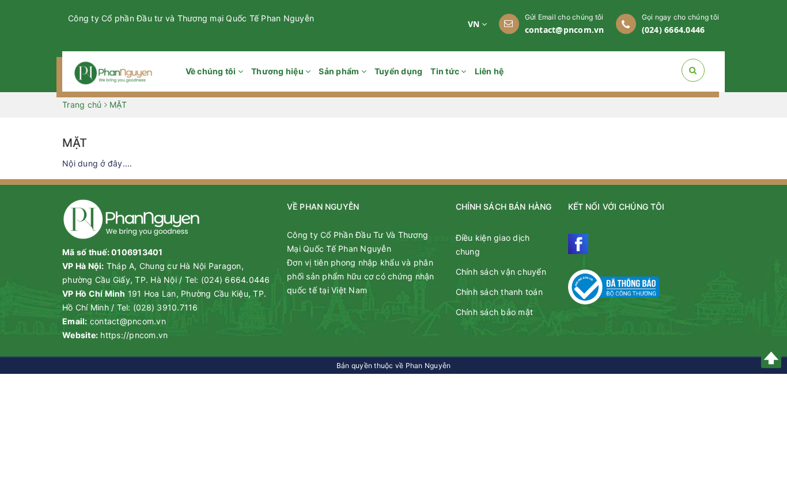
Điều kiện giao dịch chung (493, 244)
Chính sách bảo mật (495, 312)
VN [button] (475, 23)
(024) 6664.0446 (673, 29)
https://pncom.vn (134, 335)
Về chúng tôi (212, 71)
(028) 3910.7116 (165, 307)
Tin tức (445, 71)
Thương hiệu (278, 71)
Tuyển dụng (398, 71)
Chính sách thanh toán (499, 292)
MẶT (75, 143)
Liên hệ (489, 71)
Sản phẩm (340, 71)
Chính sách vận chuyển (501, 272)
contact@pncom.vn (564, 29)
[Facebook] (578, 244)
